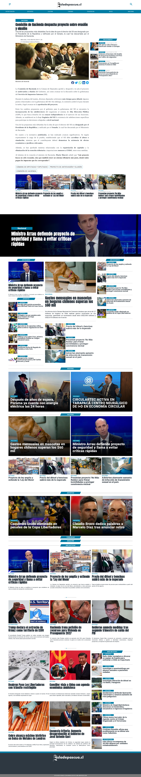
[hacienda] (94, 74)
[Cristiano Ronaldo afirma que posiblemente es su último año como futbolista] (97, 731)
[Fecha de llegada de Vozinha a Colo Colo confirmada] (12, 349)
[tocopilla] (94, 65)
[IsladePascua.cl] (9, 5)
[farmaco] (94, 46)
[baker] (97, 683)
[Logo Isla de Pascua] (70, 8)
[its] (101, 301)
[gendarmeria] (97, 695)
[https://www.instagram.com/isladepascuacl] (70, 765)
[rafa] (97, 658)
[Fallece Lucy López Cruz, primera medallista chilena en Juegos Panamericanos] (12, 338)
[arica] (94, 56)
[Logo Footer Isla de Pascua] (69, 761)
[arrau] (26, 281)
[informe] (97, 707)
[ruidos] (101, 289)
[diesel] (101, 278)
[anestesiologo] (97, 670)
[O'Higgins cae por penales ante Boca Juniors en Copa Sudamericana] (12, 317)
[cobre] (28, 730)
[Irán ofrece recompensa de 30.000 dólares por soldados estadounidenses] (97, 744)
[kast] (70, 726)
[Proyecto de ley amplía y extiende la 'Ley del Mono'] (101, 266)
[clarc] (12, 306)
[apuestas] (12, 327)
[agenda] (97, 719)
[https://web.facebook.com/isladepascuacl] (56, 765)
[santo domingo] (12, 360)
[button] (31, 167)
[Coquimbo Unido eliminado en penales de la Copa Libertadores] (101, 313)
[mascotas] (70, 292)
